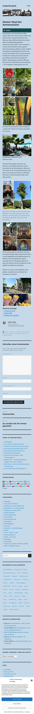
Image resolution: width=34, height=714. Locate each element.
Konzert (17, 589)
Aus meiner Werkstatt (11, 503)
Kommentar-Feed (10, 674)
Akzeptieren (17, 699)
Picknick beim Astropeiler (12, 453)
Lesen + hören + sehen (11, 532)
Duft (18, 573)
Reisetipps (7, 539)
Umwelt (21, 606)
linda (6, 331)
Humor (14, 586)
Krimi (5, 593)
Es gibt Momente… (10, 512)
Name (5, 378)
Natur (5, 599)
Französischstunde (10, 519)
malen (5, 596)
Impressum (27, 711)
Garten (5, 583)
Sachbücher (8, 541)
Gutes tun (7, 526)
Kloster (22, 333)
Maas (26, 333)
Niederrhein (12, 599)
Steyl (11, 335)
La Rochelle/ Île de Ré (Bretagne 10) (15, 468)
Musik (23, 596)
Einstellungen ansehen (17, 708)
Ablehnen (17, 703)
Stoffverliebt (8, 442)
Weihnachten (14, 609)
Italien (26, 586)
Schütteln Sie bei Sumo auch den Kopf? (16, 446)
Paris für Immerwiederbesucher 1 (14, 451)
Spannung (6, 606)
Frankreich (17, 579)
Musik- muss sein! (10, 537)
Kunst (10, 593)
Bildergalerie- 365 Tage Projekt (14, 508)
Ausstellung (17, 569)
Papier (20, 599)
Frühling (25, 579)
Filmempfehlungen (10, 515)
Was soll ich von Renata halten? (14, 444)
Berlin (25, 569)
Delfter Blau (8, 313)
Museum (17, 596)
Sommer (26, 603)
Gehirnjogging (8, 523)
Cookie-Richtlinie (8, 711)
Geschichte (6, 586)
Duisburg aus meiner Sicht (12, 510)
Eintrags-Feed (8, 672)
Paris (25, 599)
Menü (29, 5)
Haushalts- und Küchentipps (13, 528)
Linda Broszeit (9, 6)
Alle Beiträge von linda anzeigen (16, 325)
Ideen (20, 586)
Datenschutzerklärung (18, 711)
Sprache (14, 606)
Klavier (11, 589)
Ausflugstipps (7, 569)
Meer (10, 596)
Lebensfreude (18, 593)
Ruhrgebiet (12, 603)
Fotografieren (7, 579)
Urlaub (28, 606)
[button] (31, 680)
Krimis (6, 530)
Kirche (18, 333)
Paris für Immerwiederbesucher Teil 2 (16, 448)
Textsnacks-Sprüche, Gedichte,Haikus (16, 543)
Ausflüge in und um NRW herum (14, 506)
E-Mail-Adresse (8, 385)
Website (5, 393)
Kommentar (7, 354)
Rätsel (20, 603)
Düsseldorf (6, 576)
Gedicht (11, 583)
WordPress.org (8, 676)
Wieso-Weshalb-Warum (12, 546)
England (14, 576)
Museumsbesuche (9, 535)
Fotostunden (8, 517)
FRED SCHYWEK (9, 632)
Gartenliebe (10, 333)
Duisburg (25, 573)
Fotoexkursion (23, 576)
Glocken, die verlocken (12, 315)
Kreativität (25, 589)
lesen (26, 593)
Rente (5, 603)
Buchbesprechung (9, 573)
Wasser (5, 609)
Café (15, 333)
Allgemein (7, 501)
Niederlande (6, 335)
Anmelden (7, 669)
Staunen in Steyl (10, 311)
